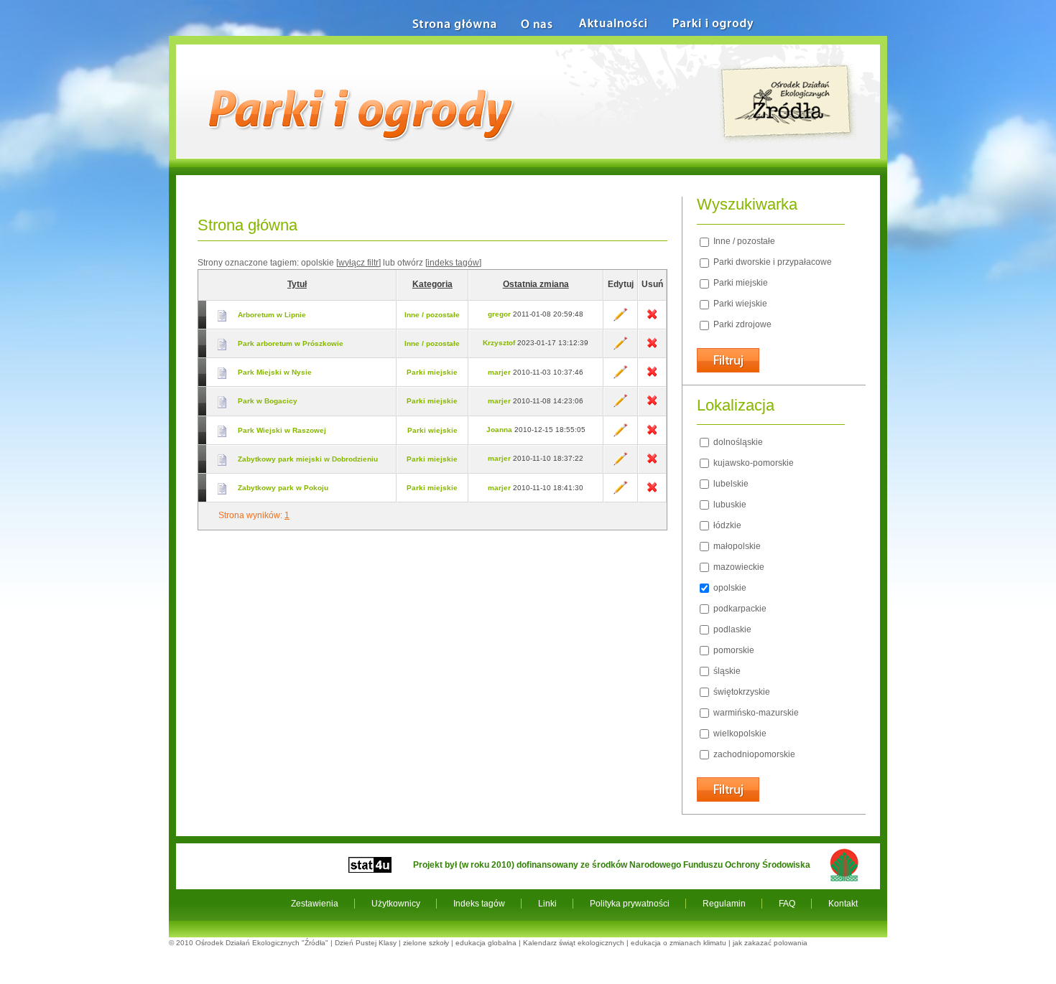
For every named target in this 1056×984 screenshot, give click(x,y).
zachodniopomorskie (753, 754)
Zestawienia (314, 904)
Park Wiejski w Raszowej (282, 430)
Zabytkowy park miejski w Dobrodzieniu (308, 459)
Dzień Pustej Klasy (366, 943)
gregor (499, 314)
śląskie (726, 671)
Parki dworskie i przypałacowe (771, 262)
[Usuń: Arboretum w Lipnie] (652, 319)
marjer (499, 372)
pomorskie (732, 650)
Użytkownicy (395, 904)
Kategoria (432, 284)
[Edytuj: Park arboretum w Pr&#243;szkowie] (620, 348)
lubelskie (730, 484)
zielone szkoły (426, 943)
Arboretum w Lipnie (272, 315)
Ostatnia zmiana (536, 284)
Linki (547, 904)
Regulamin (724, 904)
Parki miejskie (432, 372)
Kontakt (843, 904)
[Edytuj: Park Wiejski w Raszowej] (620, 435)
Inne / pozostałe (432, 315)
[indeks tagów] (453, 263)
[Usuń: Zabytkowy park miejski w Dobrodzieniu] (652, 463)
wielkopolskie (738, 733)
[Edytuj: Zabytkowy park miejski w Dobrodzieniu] (620, 463)
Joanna (499, 430)
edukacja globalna (486, 943)
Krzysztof (499, 343)
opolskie (728, 588)
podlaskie (731, 629)
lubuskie (728, 505)
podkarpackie (738, 609)
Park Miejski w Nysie (275, 372)
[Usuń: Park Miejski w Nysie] (652, 376)
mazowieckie (737, 567)
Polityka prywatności (630, 904)
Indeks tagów (479, 904)
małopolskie (736, 546)
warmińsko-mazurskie (755, 713)
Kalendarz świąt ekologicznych (573, 943)
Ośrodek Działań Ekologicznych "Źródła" (261, 943)
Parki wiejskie (432, 430)
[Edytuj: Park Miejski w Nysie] (620, 376)
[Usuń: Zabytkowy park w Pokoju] (652, 492)
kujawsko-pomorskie (752, 463)
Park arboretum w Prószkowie (290, 343)
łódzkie (726, 525)
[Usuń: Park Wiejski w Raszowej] (652, 435)
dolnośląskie (737, 442)
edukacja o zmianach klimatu (678, 943)
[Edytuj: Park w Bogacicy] (620, 405)
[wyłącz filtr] (358, 263)
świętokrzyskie (740, 692)
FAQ (787, 904)
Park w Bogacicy (267, 401)
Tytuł (297, 284)
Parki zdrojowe (741, 324)
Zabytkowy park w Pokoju (283, 488)
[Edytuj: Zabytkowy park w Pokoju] (620, 492)
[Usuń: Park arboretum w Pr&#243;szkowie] (652, 348)
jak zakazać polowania (770, 943)
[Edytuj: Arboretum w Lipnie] (620, 319)
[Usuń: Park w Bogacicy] (652, 405)
